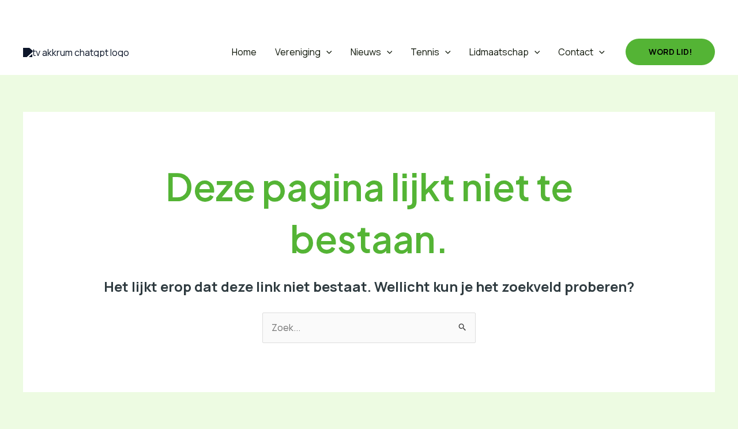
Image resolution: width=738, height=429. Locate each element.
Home (244, 52)
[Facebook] (58, 14)
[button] (31, 14)
